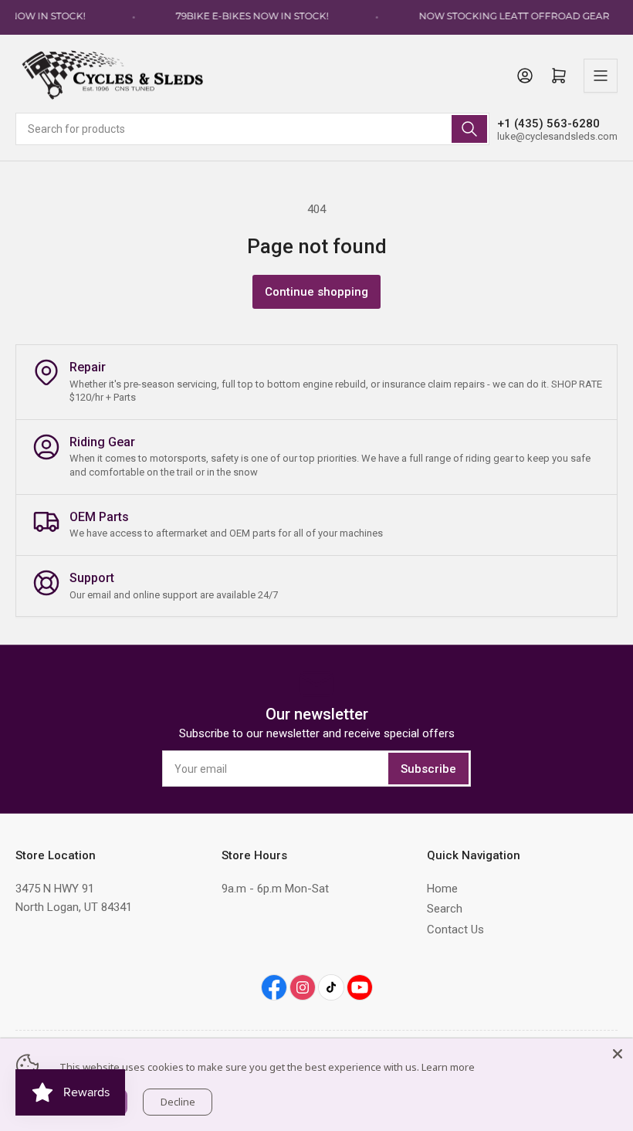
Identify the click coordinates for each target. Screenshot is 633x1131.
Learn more (448, 1067)
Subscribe (428, 769)
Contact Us (455, 929)
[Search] (469, 129)
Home (442, 889)
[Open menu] (601, 76)
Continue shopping (316, 292)
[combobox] (252, 129)
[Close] (617, 1054)
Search (444, 909)
